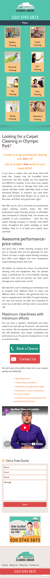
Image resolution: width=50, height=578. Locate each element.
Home (5, 565)
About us (14, 565)
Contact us (34, 565)
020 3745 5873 (25, 17)
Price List (23, 565)
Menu (25, 22)
